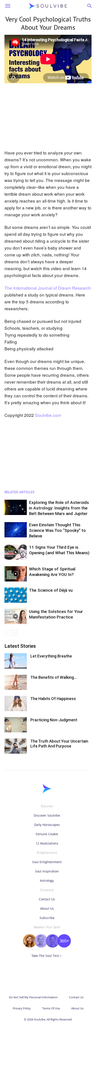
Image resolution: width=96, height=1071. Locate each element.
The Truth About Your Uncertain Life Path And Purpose (59, 743)
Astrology (47, 880)
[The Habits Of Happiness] (15, 703)
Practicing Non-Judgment (53, 720)
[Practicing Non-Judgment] (15, 724)
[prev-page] (7, 633)
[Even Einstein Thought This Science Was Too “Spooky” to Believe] (15, 529)
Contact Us (47, 899)
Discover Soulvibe (47, 815)
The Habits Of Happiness (53, 698)
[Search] (89, 6)
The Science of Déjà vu (51, 590)
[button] (7, 6)
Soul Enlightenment (47, 862)
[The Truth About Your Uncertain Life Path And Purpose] (15, 746)
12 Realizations (47, 843)
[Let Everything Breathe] (15, 661)
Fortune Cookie (47, 834)
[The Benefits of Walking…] (15, 682)
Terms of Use (51, 1008)
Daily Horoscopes (47, 825)
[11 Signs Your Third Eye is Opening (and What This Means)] (15, 552)
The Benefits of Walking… (53, 677)
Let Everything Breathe (51, 656)
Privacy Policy (22, 1008)
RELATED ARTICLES (19, 492)
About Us (47, 908)
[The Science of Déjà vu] (15, 595)
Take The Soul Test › (47, 956)
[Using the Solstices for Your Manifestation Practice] (15, 616)
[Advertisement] (48, 116)
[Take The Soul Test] (47, 946)
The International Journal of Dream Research (47, 288)
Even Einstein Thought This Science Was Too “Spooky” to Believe (57, 530)
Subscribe (47, 918)
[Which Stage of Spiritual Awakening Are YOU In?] (15, 573)
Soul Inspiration (47, 871)
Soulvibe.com (48, 415)
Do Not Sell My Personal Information (33, 997)
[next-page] (14, 633)
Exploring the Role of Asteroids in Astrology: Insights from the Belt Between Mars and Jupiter (59, 508)
